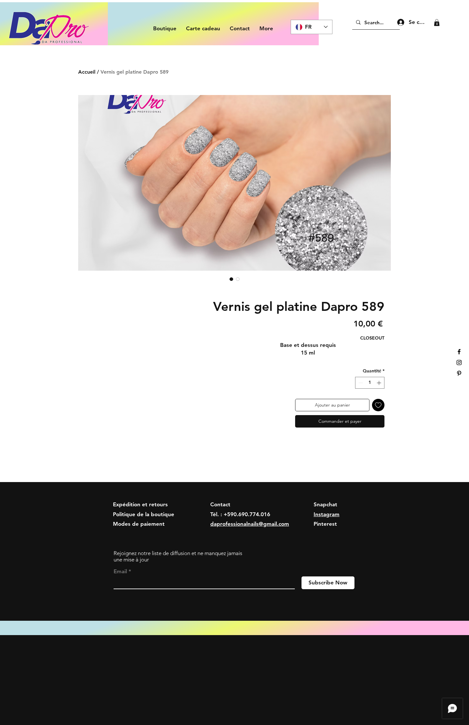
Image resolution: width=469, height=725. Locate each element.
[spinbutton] (370, 382)
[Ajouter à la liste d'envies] (378, 405)
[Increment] (379, 382)
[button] (437, 22)
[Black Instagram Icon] (459, 362)
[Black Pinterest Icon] (459, 373)
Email (120, 571)
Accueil (86, 72)
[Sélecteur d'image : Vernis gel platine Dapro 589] (231, 279)
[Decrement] (360, 382)
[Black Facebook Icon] (459, 351)
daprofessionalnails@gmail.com (249, 524)
